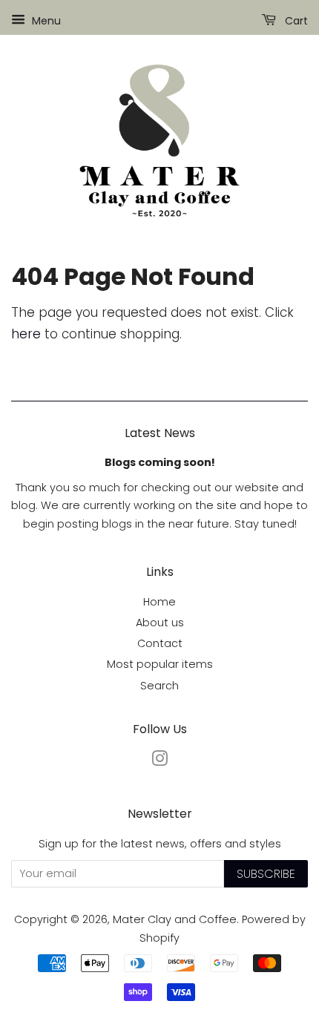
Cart (295, 20)
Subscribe (266, 873)
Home (159, 601)
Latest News (160, 433)
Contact (159, 643)
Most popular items (160, 664)
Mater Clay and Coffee (175, 919)
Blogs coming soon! (160, 462)
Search (159, 685)
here (26, 334)
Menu (45, 20)
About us (160, 622)
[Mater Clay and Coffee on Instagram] (159, 761)
